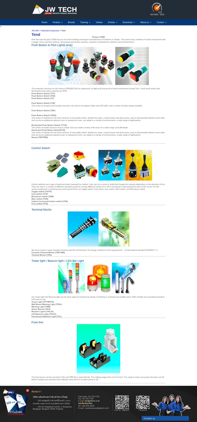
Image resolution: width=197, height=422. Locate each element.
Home (44, 22)
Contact (160, 22)
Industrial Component (50, 31)
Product (56, 22)
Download (127, 22)
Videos (99, 22)
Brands (71, 22)
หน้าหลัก (35, 31)
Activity (111, 22)
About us (144, 22)
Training (84, 22)
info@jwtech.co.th (92, 401)
